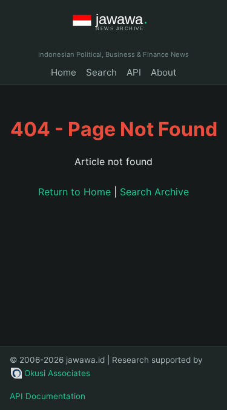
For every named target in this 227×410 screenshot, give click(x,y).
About (164, 72)
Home (63, 72)
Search (101, 72)
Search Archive (154, 192)
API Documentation (47, 396)
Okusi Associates (57, 373)
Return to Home (74, 192)
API (134, 72)
